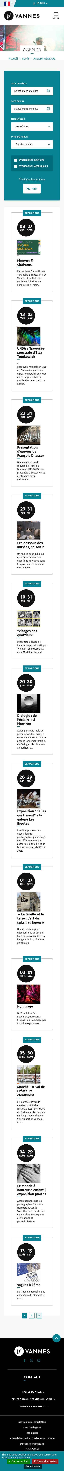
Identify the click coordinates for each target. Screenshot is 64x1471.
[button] (24, 1360)
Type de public (19, 137)
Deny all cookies (46, 1461)
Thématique (18, 119)
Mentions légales (32, 1427)
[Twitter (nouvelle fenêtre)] (31, 1361)
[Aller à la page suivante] (39, 1315)
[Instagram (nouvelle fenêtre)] (38, 1361)
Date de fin (17, 102)
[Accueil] (22, 16)
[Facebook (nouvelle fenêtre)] (25, 1361)
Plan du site (32, 1433)
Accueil (13, 58)
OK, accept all (19, 1461)
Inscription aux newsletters (32, 1422)
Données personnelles (32, 1444)
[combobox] (32, 126)
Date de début (19, 84)
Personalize (32, 1466)
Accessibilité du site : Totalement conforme (32, 1438)
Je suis (41, 3)
